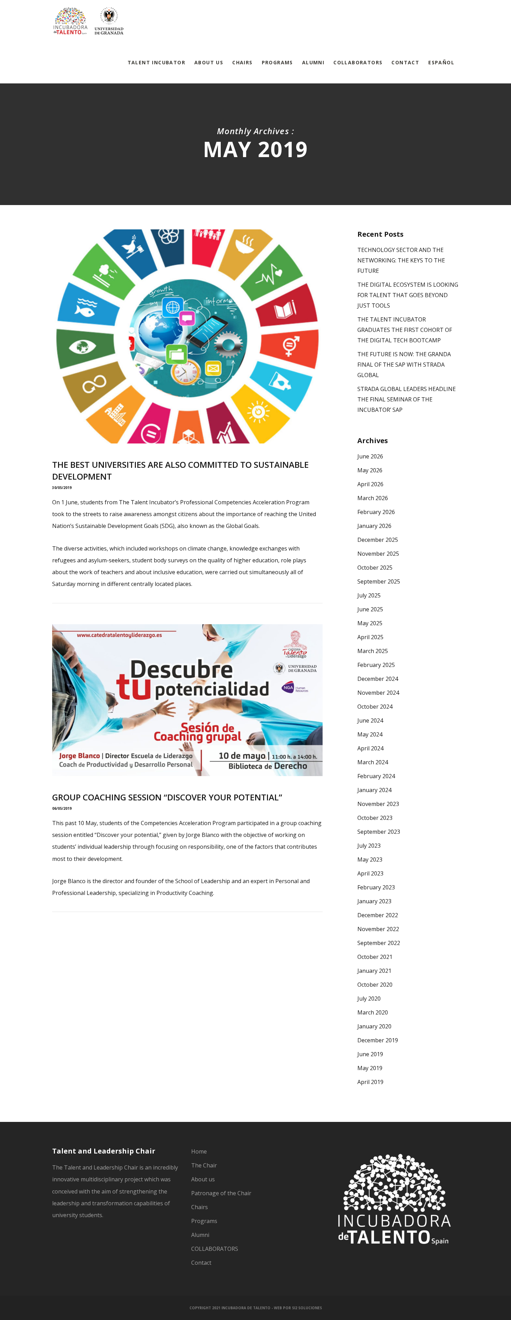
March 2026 (372, 498)
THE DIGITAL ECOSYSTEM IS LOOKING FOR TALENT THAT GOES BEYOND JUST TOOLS (407, 295)
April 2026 (370, 484)
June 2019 (370, 1054)
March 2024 (372, 762)
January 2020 (374, 1026)
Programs (204, 1221)
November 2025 (378, 553)
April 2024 (370, 748)
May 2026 (369, 470)
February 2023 (376, 887)
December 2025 (377, 540)
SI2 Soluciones (307, 1307)
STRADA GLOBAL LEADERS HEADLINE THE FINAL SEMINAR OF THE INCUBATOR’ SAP (406, 399)
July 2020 (369, 998)
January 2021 (374, 971)
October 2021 (374, 957)
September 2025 (378, 581)
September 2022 (378, 943)
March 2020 (372, 1012)
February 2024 (376, 776)
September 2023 (378, 832)
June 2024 (370, 720)
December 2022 (377, 915)
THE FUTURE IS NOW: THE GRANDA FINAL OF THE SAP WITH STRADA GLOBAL (404, 364)
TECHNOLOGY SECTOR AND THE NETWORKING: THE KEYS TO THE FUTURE (401, 260)
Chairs (199, 1207)
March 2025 (372, 651)
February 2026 (376, 512)
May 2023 (369, 859)
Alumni (200, 1235)
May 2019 (369, 1068)
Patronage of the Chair (221, 1193)
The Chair (204, 1165)
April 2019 (370, 1082)
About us (203, 1179)
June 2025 (370, 609)
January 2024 (374, 790)
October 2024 (374, 706)
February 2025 (376, 665)
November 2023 (378, 804)
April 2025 (370, 637)
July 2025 (369, 595)
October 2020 (374, 984)
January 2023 (374, 901)
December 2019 (377, 1040)
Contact (201, 1262)
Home (199, 1151)
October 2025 (374, 567)
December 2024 (377, 679)
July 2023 (369, 845)
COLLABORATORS (214, 1249)
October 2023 (374, 818)
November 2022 (378, 929)
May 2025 (369, 623)
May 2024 (369, 734)
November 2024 (378, 692)
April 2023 (370, 873)
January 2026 (374, 526)
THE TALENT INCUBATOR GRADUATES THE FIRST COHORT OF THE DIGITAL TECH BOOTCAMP (404, 330)
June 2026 (370, 456)
